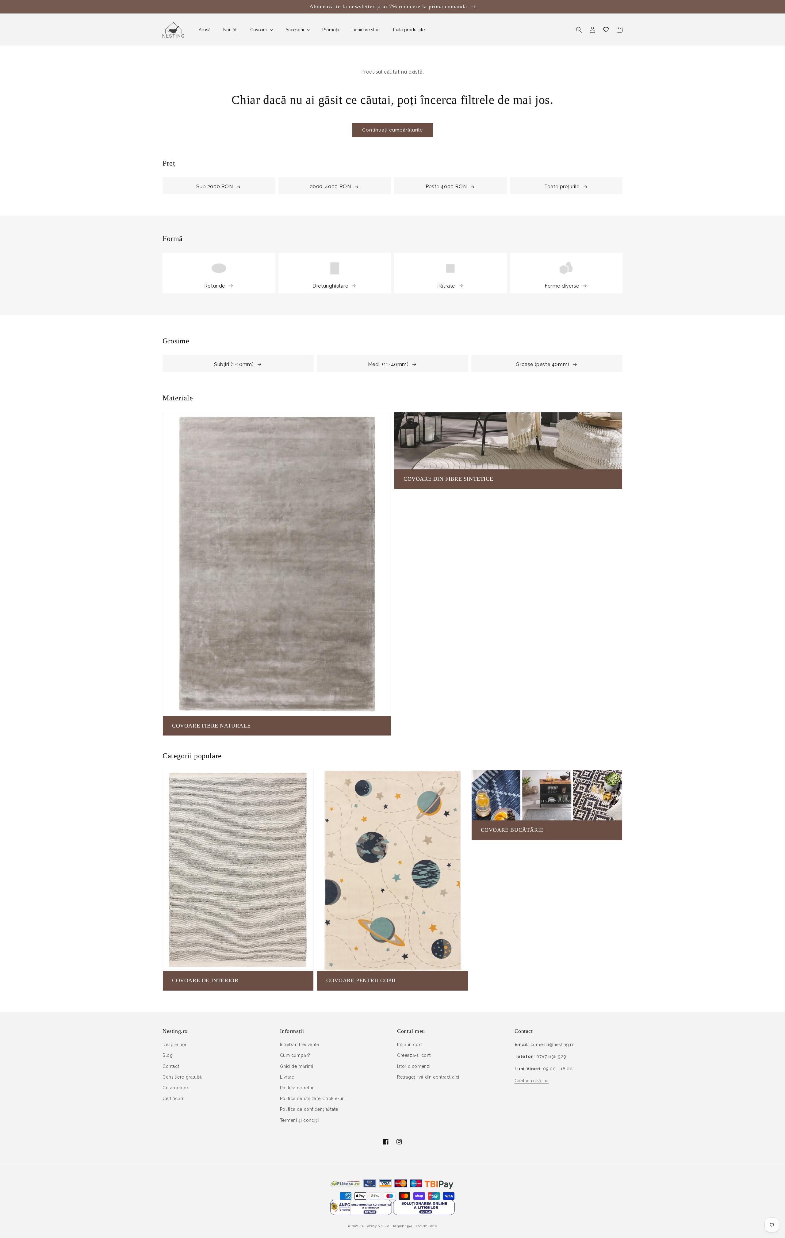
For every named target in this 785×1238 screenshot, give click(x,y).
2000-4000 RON (330, 186)
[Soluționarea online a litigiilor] (424, 1213)
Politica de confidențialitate (309, 1109)
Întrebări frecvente (299, 1044)
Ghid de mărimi (296, 1066)
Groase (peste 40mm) (542, 364)
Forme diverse (562, 286)
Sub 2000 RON (214, 186)
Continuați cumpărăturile (392, 130)
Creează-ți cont (414, 1055)
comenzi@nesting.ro (552, 1044)
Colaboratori (176, 1087)
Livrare (287, 1077)
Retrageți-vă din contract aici (428, 1077)
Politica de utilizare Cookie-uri (312, 1098)
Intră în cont (410, 1044)
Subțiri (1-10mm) (234, 364)
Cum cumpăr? (295, 1055)
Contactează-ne (532, 1080)
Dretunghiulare (330, 286)
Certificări (173, 1098)
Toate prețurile (562, 186)
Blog (168, 1055)
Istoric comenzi (414, 1066)
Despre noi (174, 1044)
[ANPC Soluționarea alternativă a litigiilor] (361, 1213)
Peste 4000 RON (446, 186)
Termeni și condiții (300, 1120)
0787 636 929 (551, 1056)
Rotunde (214, 286)
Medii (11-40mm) (388, 364)
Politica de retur (297, 1087)
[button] (579, 29)
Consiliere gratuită (182, 1077)
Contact (171, 1066)
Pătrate (446, 286)
